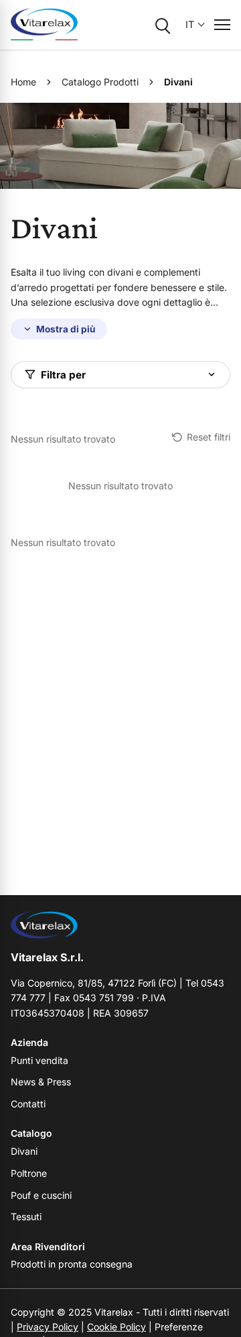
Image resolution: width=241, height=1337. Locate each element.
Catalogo (31, 1133)
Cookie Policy (116, 1326)
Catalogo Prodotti (100, 81)
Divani (24, 1151)
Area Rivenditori (48, 1246)
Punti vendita (39, 1060)
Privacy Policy (47, 1326)
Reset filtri (208, 437)
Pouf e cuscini (41, 1195)
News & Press (41, 1081)
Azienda (29, 1042)
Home (23, 81)
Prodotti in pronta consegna (72, 1264)
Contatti (28, 1103)
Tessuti (26, 1216)
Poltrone (29, 1173)
